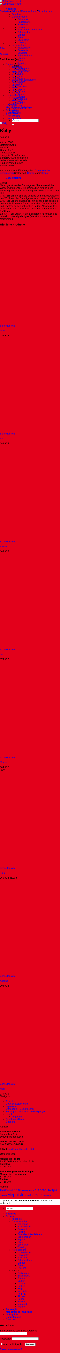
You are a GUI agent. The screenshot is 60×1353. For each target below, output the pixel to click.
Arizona (4, 546)
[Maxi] (18, 323)
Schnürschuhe (24, 55)
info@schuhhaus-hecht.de (21, 1149)
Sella (2, 438)
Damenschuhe (28, 11)
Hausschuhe (24, 22)
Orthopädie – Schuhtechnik (20, 1109)
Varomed (46, 1195)
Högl (19, 84)
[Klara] (18, 865)
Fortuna (21, 1278)
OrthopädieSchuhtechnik (13, 1315)
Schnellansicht (7, 326)
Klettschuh (17, 72)
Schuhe (16, 11)
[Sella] (18, 431)
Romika (21, 1294)
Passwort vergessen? (11, 1349)
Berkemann (8, 1190)
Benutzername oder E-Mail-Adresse (19, 1330)
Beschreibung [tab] (14, 178)
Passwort (5, 1338)
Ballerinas (22, 19)
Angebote (17, 14)
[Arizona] (18, 539)
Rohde (20, 94)
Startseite (5, 11)
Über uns (11, 115)
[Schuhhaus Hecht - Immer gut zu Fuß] (10, 2)
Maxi (2, 330)
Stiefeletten (23, 40)
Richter (21, 91)
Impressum (11, 1106)
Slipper (21, 35)
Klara (3, 873)
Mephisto (22, 86)
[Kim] (13, 28)
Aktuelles (11, 9)
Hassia (3, 1195)
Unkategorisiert (14, 118)
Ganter (20, 76)
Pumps (21, 27)
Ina (1, 654)
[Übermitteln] (13, 124)
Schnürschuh (24, 32)
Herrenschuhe (19, 45)
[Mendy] (13, 43)
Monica (4, 762)
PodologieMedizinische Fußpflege (19, 1310)
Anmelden (30, 1344)
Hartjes (51, 1190)
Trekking (21, 42)
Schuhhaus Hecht (15, 1119)
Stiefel (20, 37)
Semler (36, 1195)
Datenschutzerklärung (17, 1104)
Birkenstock (23, 71)
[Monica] (18, 755)
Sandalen (22, 53)
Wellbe (21, 1306)
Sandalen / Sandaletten (29, 29)
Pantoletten (23, 24)
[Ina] (18, 647)
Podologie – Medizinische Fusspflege (25, 1111)
